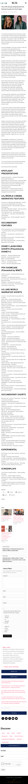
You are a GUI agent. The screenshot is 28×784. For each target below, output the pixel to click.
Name (4, 591)
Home (3, 733)
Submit (3, 769)
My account (4, 736)
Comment (5, 576)
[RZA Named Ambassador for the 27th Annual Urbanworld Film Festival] (6, 512)
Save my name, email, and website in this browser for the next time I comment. (12, 612)
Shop (8, 733)
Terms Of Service (18, 736)
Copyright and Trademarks (8, 739)
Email (4, 597)
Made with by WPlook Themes (14, 782)
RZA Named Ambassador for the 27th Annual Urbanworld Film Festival (6, 517)
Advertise (19, 739)
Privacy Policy (5, 742)
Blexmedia (5, 11)
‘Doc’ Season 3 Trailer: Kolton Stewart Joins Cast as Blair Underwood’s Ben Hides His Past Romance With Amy (13, 692)
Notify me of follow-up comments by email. (7, 619)
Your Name (3, 750)
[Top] (14, 780)
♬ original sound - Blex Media (11, 666)
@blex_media (6, 647)
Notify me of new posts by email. (7, 629)
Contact (19, 733)
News (11, 736)
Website (5, 603)
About (13, 733)
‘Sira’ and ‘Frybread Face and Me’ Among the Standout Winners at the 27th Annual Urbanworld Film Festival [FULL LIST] (18, 518)
